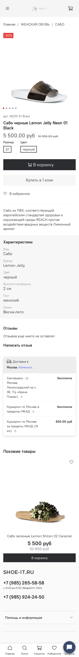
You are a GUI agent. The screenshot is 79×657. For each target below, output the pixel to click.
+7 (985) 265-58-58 (23, 583)
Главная (9, 24)
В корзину (39, 558)
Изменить (25, 367)
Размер (8, 142)
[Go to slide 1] (3, 108)
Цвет (23, 142)
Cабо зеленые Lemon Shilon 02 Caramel (39, 536)
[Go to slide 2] (6, 108)
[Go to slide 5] (15, 108)
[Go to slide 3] (9, 108)
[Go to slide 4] (12, 108)
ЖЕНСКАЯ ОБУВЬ (35, 24)
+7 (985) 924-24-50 (23, 597)
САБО (59, 24)
